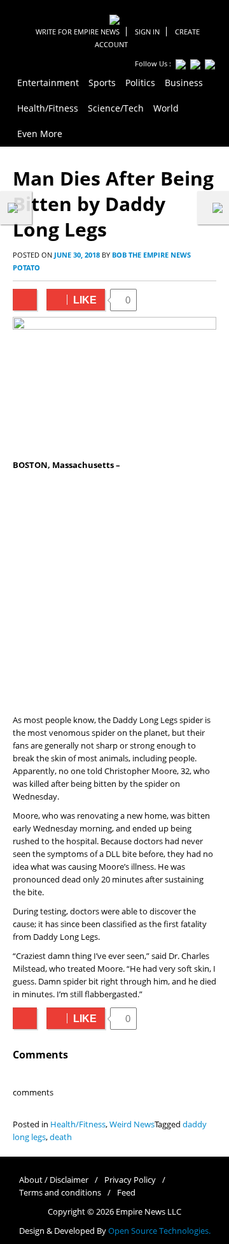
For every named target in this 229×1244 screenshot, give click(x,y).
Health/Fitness (78, 1124)
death (61, 1137)
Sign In (147, 31)
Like (71, 300)
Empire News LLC (148, 1211)
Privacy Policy (130, 1179)
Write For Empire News (78, 31)
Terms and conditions (60, 1192)
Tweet (25, 300)
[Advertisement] (114, 593)
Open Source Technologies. (159, 1231)
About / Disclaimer (53, 1179)
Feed (126, 1192)
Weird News (132, 1124)
